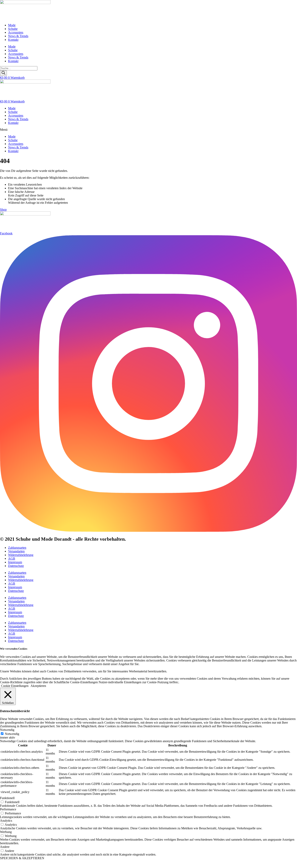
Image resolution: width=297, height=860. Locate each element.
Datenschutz (16, 565)
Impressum (15, 562)
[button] (148, 130)
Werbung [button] (6, 832)
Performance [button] (8, 809)
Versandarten (16, 551)
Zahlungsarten (17, 547)
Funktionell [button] (7, 798)
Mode (12, 25)
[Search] (3, 73)
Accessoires (15, 32)
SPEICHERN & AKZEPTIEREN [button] (22, 858)
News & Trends (18, 36)
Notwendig (12, 734)
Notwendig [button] (7, 729)
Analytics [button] (6, 820)
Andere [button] (4, 847)
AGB (11, 558)
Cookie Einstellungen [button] (14, 686)
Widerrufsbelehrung (20, 555)
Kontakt (13, 39)
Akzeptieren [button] (38, 686)
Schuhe (13, 28)
